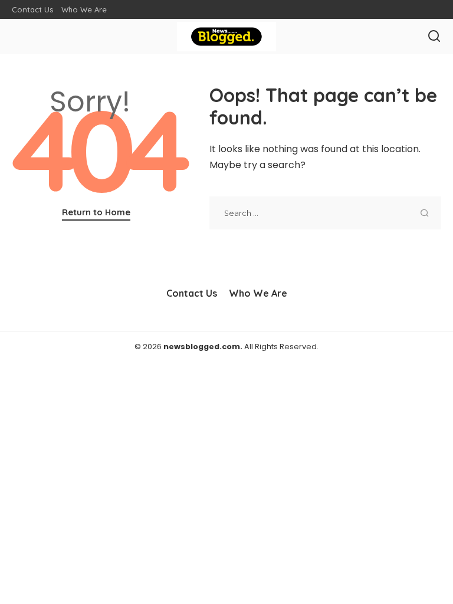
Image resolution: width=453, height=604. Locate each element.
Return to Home (96, 212)
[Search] (434, 36)
